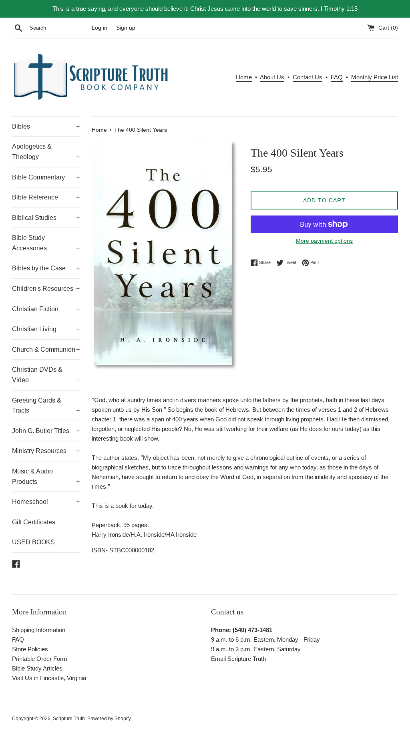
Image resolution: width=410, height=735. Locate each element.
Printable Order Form (39, 658)
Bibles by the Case (46, 268)
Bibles (46, 126)
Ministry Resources (46, 450)
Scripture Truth (69, 718)
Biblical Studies (46, 217)
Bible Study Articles (37, 668)
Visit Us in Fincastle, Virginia (49, 678)
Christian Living (46, 329)
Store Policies (30, 649)
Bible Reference (46, 197)
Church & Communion (46, 349)
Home (244, 77)
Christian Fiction (46, 309)
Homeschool (46, 501)
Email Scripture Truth (238, 658)
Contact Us (307, 77)
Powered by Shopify (109, 718)
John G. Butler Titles (46, 430)
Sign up (125, 28)
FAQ (337, 77)
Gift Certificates (33, 522)
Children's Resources (46, 288)
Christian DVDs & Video (46, 374)
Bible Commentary (46, 177)
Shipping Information (38, 629)
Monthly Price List (374, 77)
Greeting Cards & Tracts (46, 405)
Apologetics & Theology (46, 151)
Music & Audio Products (46, 476)
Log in (99, 28)
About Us (272, 77)
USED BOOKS (33, 542)
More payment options (324, 241)
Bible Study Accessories (46, 243)
